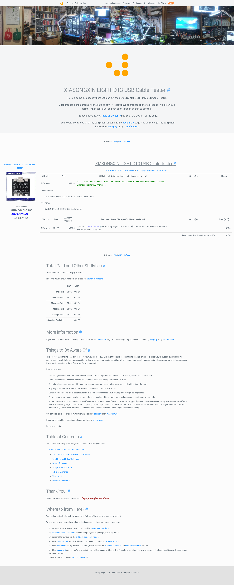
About (146, 3)
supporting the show (100, 528)
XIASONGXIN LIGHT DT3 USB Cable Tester (67, 449)
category (112, 126)
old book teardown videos (87, 537)
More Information (60, 463)
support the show (79, 557)
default (127, 141)
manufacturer (131, 126)
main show (61, 546)
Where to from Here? (61, 481)
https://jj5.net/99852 (19, 214)
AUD (120, 141)
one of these (93, 226)
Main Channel (115, 3)
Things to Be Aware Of (62, 468)
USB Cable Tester (159, 170)
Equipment (137, 3)
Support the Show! (158, 3)
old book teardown (133, 546)
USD (115, 141)
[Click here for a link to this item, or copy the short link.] (21, 187)
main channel (62, 541)
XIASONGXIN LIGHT (113, 170)
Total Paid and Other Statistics (65, 459)
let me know (98, 420)
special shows (112, 541)
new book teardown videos (63, 533)
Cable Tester (129, 170)
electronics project (113, 546)
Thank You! (57, 476)
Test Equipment (143, 170)
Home (105, 3)
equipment (128, 122)
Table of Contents (111, 115)
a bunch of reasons (95, 279)
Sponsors (127, 3)
